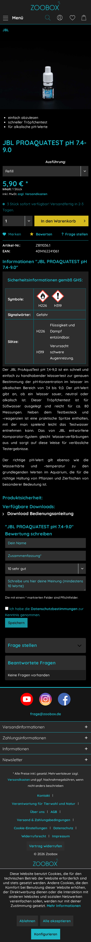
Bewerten (43, 234)
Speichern (16, 622)
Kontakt (43, 795)
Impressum (61, 836)
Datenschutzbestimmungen (54, 608)
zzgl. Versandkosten (32, 194)
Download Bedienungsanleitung (40, 513)
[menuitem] (13, 18)
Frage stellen (76, 234)
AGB (54, 812)
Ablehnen (27, 921)
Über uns (37, 812)
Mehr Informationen (64, 905)
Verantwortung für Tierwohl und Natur (43, 804)
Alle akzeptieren (57, 921)
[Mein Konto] (60, 18)
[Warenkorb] (85, 18)
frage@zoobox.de (45, 714)
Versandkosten (19, 779)
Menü (17, 17)
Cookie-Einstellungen (30, 828)
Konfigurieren (45, 934)
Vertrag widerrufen (45, 846)
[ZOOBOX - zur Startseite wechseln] (45, 5)
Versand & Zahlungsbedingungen (43, 820)
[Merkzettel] (72, 18)
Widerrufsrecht (33, 836)
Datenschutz (63, 828)
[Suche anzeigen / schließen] (47, 18)
